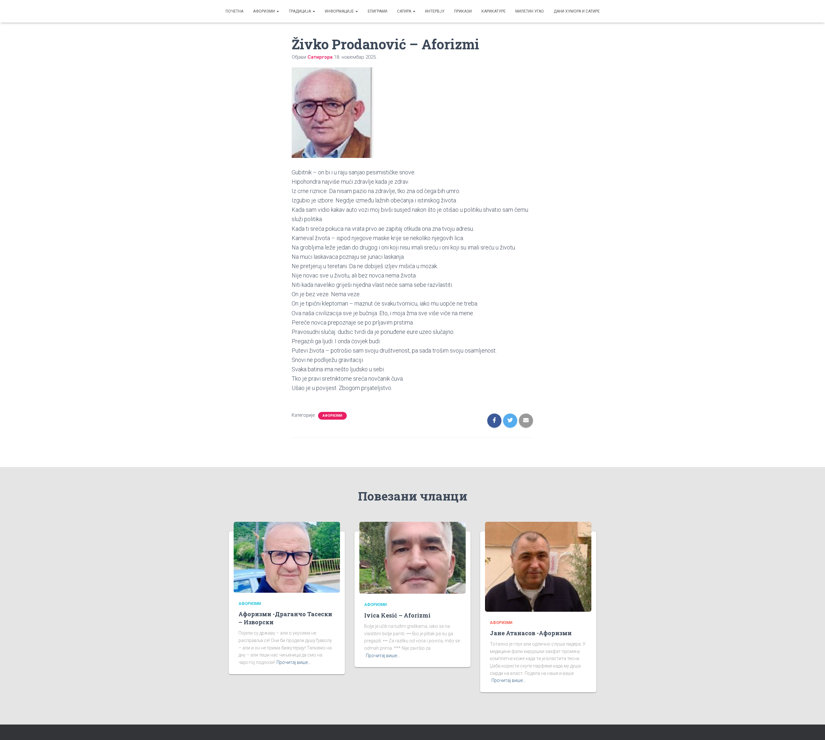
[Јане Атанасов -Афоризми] (538, 566)
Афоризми (264, 11)
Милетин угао (529, 11)
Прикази (463, 11)
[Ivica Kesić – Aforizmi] (412, 557)
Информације (340, 11)
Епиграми (377, 11)
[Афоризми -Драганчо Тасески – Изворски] (287, 556)
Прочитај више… (294, 662)
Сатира (404, 11)
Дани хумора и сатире (577, 11)
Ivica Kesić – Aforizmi (397, 615)
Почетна (234, 11)
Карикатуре (493, 11)
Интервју (434, 11)
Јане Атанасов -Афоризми (531, 633)
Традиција (300, 11)
